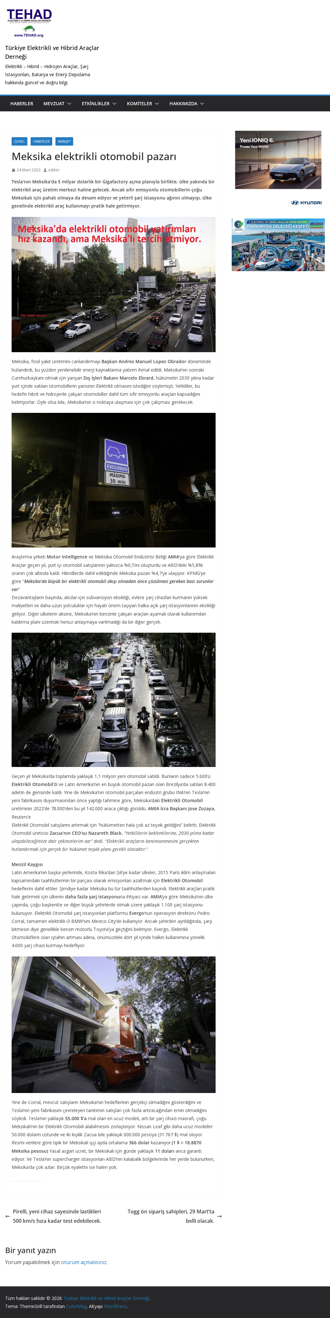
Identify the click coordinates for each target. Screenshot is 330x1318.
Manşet (64, 141)
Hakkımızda (183, 103)
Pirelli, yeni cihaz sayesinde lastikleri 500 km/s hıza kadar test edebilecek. (57, 1216)
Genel (19, 141)
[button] (68, 103)
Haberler (21, 103)
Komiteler (139, 103)
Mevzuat (54, 103)
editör (54, 170)
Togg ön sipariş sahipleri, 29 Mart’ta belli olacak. (171, 1216)
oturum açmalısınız (84, 1262)
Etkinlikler (96, 103)
